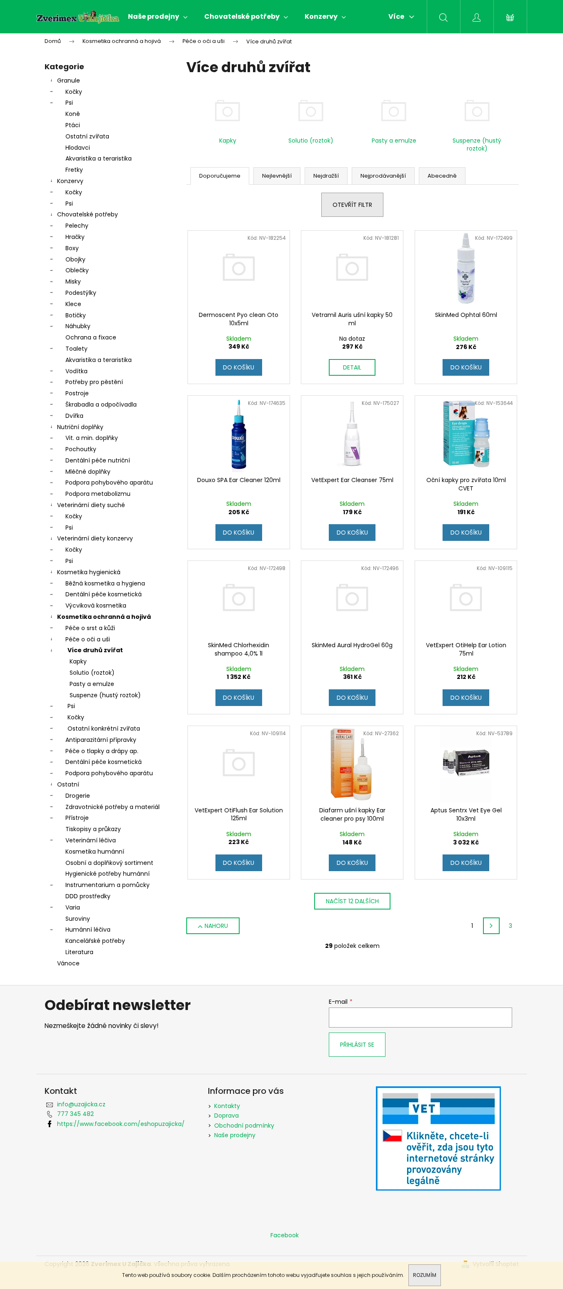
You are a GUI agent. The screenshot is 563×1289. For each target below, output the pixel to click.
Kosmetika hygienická (88, 572)
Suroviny (77, 919)
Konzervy (70, 181)
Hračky (75, 237)
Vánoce (68, 963)
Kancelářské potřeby (95, 941)
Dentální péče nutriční (97, 460)
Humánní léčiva (87, 929)
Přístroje (77, 818)
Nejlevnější (277, 176)
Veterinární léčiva (90, 840)
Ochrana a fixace (90, 337)
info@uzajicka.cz (81, 1104)
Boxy (72, 248)
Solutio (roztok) (92, 672)
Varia (72, 907)
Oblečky (77, 270)
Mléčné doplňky (87, 471)
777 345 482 (75, 1114)
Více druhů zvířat (95, 650)
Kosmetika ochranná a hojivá (104, 617)
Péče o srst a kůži (90, 628)
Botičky (75, 315)
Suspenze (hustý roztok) (105, 695)
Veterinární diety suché (91, 505)
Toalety (76, 348)
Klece (73, 304)
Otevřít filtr (352, 205)
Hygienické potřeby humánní (107, 873)
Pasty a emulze (92, 684)
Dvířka (74, 416)
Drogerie (77, 795)
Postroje (77, 393)
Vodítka (76, 371)
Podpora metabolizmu (97, 494)
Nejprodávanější (383, 176)
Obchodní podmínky (244, 1125)
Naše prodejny (234, 1135)
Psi (69, 102)
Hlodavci (77, 147)
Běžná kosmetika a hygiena (105, 583)
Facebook (284, 1235)
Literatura (79, 952)
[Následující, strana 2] (491, 925)
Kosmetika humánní (94, 851)
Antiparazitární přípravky (100, 740)
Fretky (74, 170)
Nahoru (216, 926)
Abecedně (442, 176)
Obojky (75, 259)
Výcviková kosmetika (95, 605)
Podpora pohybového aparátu (109, 482)
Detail (352, 367)
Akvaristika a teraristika (98, 158)
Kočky (73, 92)
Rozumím (424, 1275)
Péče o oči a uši (87, 639)
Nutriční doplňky (80, 427)
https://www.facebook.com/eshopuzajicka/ (121, 1124)
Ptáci (72, 125)
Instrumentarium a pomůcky (107, 885)
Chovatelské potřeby (87, 214)
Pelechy (76, 225)
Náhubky (77, 326)
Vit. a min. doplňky (91, 438)
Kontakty (227, 1106)
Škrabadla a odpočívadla (101, 404)
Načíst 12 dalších (352, 901)
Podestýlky (80, 293)
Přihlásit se (357, 1044)
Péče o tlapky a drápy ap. (101, 751)
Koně (72, 114)
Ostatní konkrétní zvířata (104, 728)
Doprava (226, 1115)
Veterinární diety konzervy (95, 538)
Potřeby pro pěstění (94, 382)
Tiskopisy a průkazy (93, 829)
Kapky (78, 661)
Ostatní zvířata (87, 136)
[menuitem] (158, 16)
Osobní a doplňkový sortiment (109, 863)
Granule (68, 80)
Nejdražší (326, 176)
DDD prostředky (87, 896)
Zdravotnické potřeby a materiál (112, 807)
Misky (73, 281)
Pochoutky (80, 449)
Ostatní (68, 784)
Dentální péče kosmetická (103, 594)
